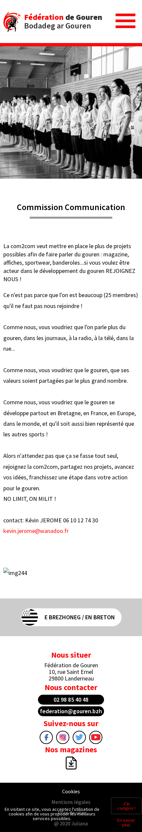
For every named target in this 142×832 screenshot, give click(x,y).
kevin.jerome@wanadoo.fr (36, 531)
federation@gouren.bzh (71, 711)
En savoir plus (126, 822)
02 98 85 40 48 (71, 699)
